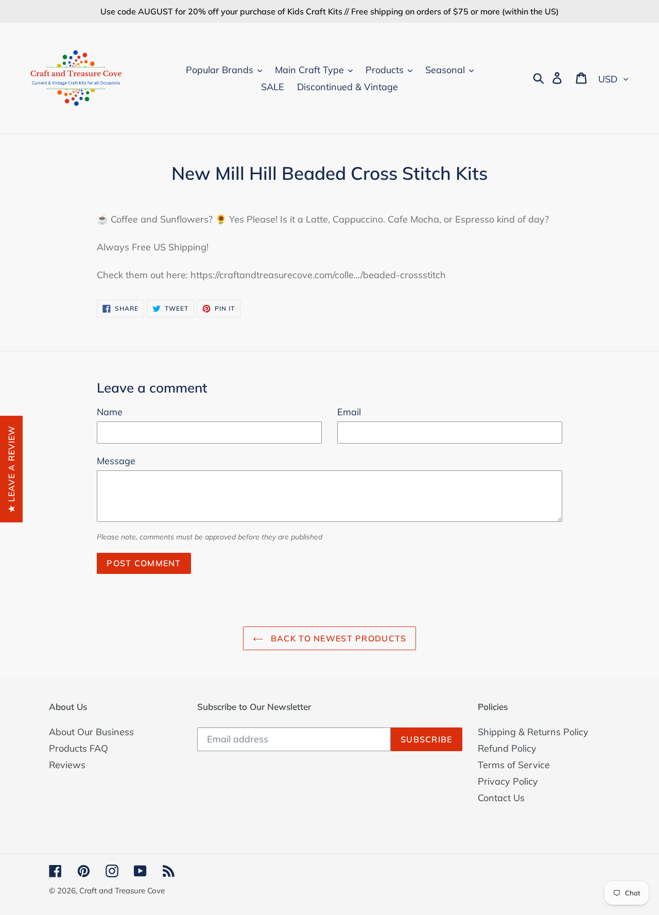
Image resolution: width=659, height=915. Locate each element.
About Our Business (91, 732)
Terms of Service (514, 765)
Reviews (67, 765)
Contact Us (501, 798)
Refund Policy (507, 748)
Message (116, 461)
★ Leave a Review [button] (11, 468)
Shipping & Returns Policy (533, 732)
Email (349, 412)
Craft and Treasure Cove (122, 890)
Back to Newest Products (337, 638)
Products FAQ (78, 748)
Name (110, 412)
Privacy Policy (508, 781)
